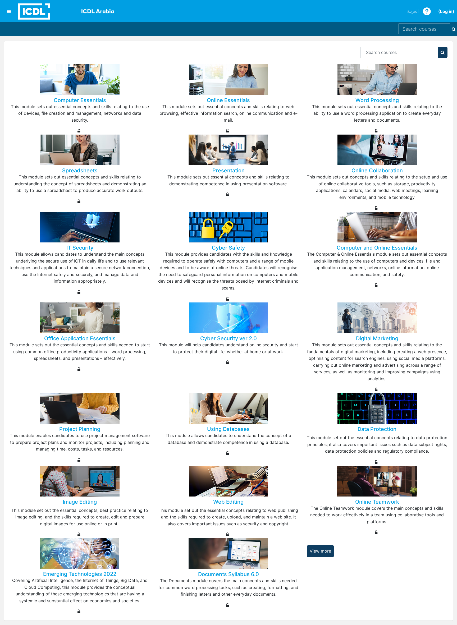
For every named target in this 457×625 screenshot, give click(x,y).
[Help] (427, 10)
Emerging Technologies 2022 (79, 574)
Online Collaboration (377, 170)
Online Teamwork (377, 502)
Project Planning (79, 429)
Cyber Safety (228, 248)
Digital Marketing (377, 338)
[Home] (66, 11)
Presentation (228, 170)
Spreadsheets (80, 170)
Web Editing (228, 502)
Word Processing (377, 100)
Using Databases (228, 429)
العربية (413, 11)
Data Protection (377, 429)
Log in (446, 11)
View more (320, 551)
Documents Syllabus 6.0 (228, 574)
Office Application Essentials (80, 338)
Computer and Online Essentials (377, 248)
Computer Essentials (80, 100)
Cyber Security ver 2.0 (228, 338)
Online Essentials (228, 100)
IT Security (79, 248)
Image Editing (80, 502)
